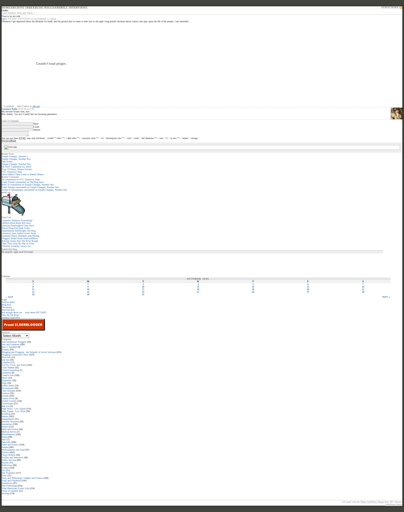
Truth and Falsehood (11, 480)
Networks (6, 442)
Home (6, 8)
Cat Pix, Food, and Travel (14, 365)
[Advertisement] (20, 263)
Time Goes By (14, 243)
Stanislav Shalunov (11, 220)
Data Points (7, 161)
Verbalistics (7, 483)
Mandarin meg (25, 236)
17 (143, 289)
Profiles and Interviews (12, 457)
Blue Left (6, 357)
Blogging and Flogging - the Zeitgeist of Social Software (29, 352)
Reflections (7, 465)
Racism (5, 462)
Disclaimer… (8, 307)
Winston (6, 246)
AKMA (5, 223)
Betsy (18, 223)
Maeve (14, 236)
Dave (31, 225)
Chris (26, 225)
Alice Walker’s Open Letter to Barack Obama (22, 174)
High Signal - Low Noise (13, 411)
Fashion (5, 393)
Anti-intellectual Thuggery (14, 342)
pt (4, 19)
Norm (20, 238)
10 (143, 286)
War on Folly (28, 243)
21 (363, 289)
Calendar (6, 362)
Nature (5, 437)
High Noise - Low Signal (13, 408)
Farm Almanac (8, 390)
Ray (19, 241)
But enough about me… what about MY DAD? (24, 312)
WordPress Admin (394, 504)
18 (198, 289)
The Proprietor (8, 473)
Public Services (9, 460)
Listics (5, 10)
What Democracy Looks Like (15, 488)
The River (26, 241)
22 (33, 292)
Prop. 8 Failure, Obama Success (17, 169)
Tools (4, 475)
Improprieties (8, 230)
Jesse (14, 233)
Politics (5, 452)
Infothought (20, 230)
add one (36, 106)
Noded (14, 238)
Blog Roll (43, 8)
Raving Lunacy (9, 241)
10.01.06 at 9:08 (26, 109)
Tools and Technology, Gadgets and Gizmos (22, 478)
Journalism (7, 424)
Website (36, 129)
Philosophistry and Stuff (13, 449)
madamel (6, 236)
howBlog (6, 413)
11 (198, 286)
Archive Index (23, 8)
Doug (11, 228)
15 (33, 289)
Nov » (386, 297)
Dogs (4, 383)
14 (363, 286)
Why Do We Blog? (10, 315)
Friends (5, 396)
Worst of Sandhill (10, 491)
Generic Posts (8, 398)
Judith (20, 233)
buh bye (5, 360)
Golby (27, 228)
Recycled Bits (8, 310)
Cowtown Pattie (9, 109)
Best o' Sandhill (9, 347)
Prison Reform (8, 455)
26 (253, 292)
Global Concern (9, 401)
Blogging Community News (15, 354)
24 (143, 292)
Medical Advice (9, 431)
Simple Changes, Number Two (16, 159)
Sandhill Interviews (70, 8)
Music (4, 378)
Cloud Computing (10, 370)
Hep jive (6, 406)
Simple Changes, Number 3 (15, 156)
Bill (24, 223)
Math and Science (10, 429)
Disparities (7, 380)
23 (88, 292)
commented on (21, 179)
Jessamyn (6, 233)
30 (88, 294)
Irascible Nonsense (10, 421)
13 (308, 286)
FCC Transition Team (12, 172)
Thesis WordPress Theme (372, 502)
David (5, 228)
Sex (3, 470)
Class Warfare (8, 367)
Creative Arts (8, 375)
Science (5, 467)
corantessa (6, 372)
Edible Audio (8, 385)
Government (7, 403)
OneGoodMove (30, 238)
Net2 (4, 439)
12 (253, 286)
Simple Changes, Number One (16, 164)
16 (88, 289)
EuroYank (18, 228)
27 (308, 292)
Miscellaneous (8, 434)
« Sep (9, 297)
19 (253, 289)
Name (35, 123)
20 (308, 289)
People (5, 447)
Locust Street (30, 233)
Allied (12, 223)
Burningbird (17, 225)
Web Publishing (9, 485)
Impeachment (8, 419)
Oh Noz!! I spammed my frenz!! (17, 166)
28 (363, 292)
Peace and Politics (10, 444)
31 (143, 294)
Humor (5, 416)
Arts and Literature (10, 344)
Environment (8, 388)
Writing (5, 493)
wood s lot (25, 246)
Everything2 (26, 220)
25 (198, 292)
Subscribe (390, 7)
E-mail (36, 126)
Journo (5, 426)
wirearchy (15, 246)
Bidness (5, 349)
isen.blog (31, 230)
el (2, 19)
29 (33, 294)
